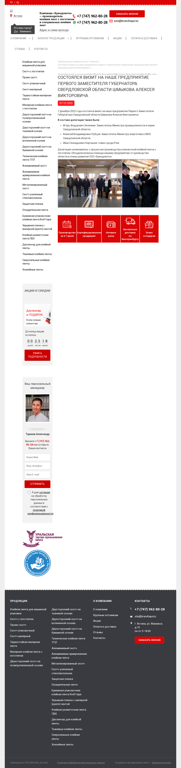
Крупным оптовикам (105, 615)
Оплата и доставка (104, 626)
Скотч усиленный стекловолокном (62, 671)
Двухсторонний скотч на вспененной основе (67, 621)
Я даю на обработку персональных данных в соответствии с (40, 503)
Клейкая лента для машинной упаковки (28, 611)
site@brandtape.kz (126, 21)
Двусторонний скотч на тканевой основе (66, 611)
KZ (18, 2)
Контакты (99, 638)
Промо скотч (29, 77)
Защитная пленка (32, 203)
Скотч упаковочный (33, 83)
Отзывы (98, 632)
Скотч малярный (32, 89)
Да (16, 31)
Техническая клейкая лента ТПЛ (68, 640)
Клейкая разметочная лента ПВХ (69, 711)
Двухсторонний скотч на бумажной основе (67, 630)
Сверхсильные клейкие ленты (66, 736)
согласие (44, 492)
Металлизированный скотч (68, 663)
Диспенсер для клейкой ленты (66, 721)
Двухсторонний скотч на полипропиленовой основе (36, 118)
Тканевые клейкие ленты (37, 254)
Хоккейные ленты (32, 269)
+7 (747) (92, 16)
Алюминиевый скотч (34, 165)
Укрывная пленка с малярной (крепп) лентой (69, 702)
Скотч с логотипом (33, 71)
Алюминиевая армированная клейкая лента (36, 175)
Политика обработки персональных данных (81, 762)
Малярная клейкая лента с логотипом (26, 653)
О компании (100, 609)
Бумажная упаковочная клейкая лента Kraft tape (66, 692)
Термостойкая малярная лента (25, 644)
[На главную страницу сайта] (22, 10)
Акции (97, 620)
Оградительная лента (35, 209)
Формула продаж (161, 762)
